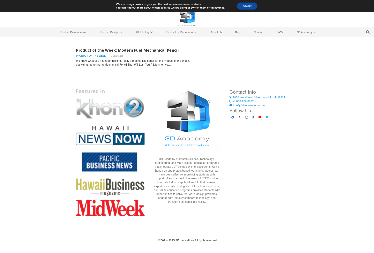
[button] (368, 32)
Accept (247, 6)
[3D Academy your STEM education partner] (187, 122)
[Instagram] (246, 117)
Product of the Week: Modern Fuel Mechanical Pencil (127, 50)
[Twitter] (239, 117)
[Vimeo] (267, 117)
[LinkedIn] (253, 117)
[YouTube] (260, 117)
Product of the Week (91, 55)
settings (219, 8)
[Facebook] (232, 117)
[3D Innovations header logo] (187, 17)
